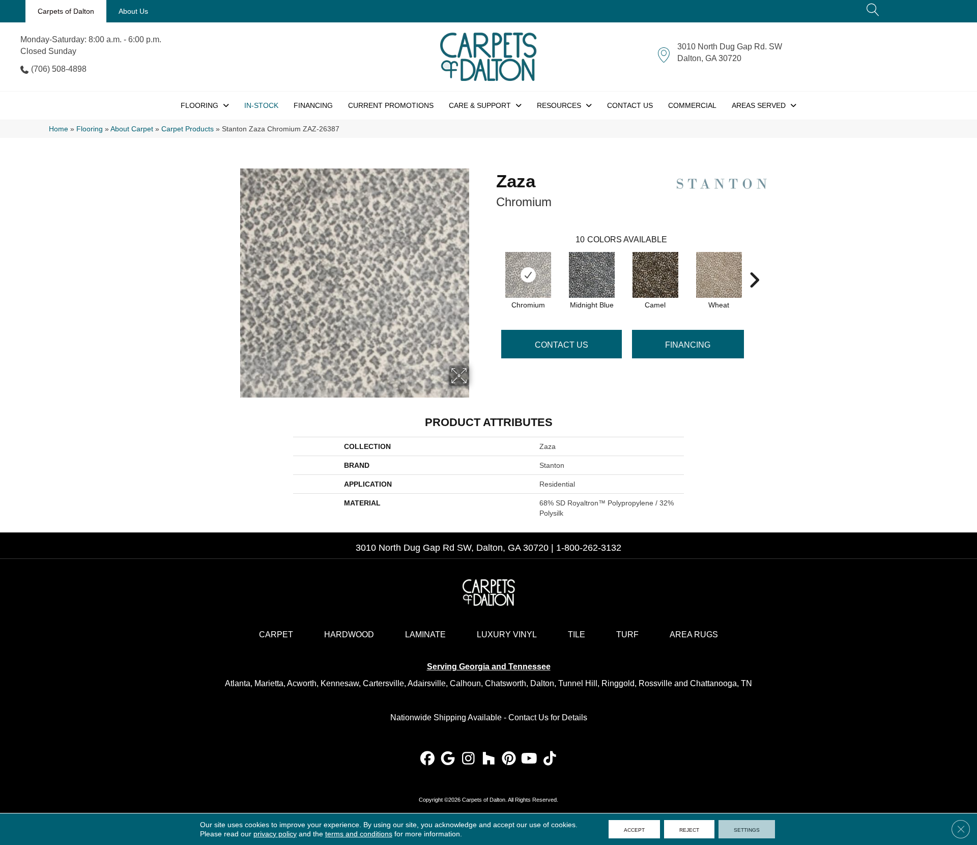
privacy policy (275, 834)
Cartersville (383, 683)
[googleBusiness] (448, 759)
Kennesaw (340, 683)
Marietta (268, 683)
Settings (747, 829)
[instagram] (468, 759)
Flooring (89, 129)
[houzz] (489, 759)
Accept (634, 829)
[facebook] (428, 759)
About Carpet (131, 129)
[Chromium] (528, 274)
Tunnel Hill (577, 683)
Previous (491, 265)
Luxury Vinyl (507, 634)
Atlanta (237, 683)
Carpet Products (187, 129)
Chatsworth (505, 683)
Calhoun (465, 683)
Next (754, 265)
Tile (576, 634)
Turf (627, 634)
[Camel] (655, 274)
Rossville (655, 683)
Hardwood (349, 634)
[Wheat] (719, 274)
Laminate (425, 634)
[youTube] (529, 759)
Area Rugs (694, 634)
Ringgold (618, 683)
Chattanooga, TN (721, 683)
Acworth (302, 683)
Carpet (276, 634)
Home (58, 129)
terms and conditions (358, 834)
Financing (687, 345)
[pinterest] (509, 759)
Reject (689, 829)
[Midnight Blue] (591, 274)
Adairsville (427, 683)
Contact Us (561, 345)
